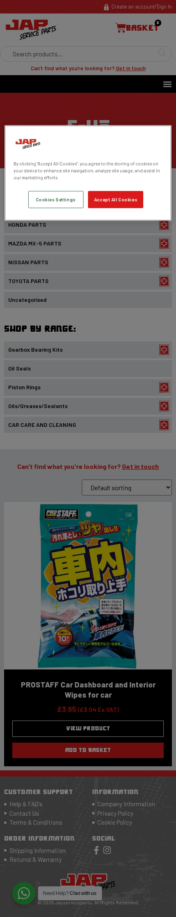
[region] (88, 173)
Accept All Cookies (115, 199)
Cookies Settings (56, 199)
